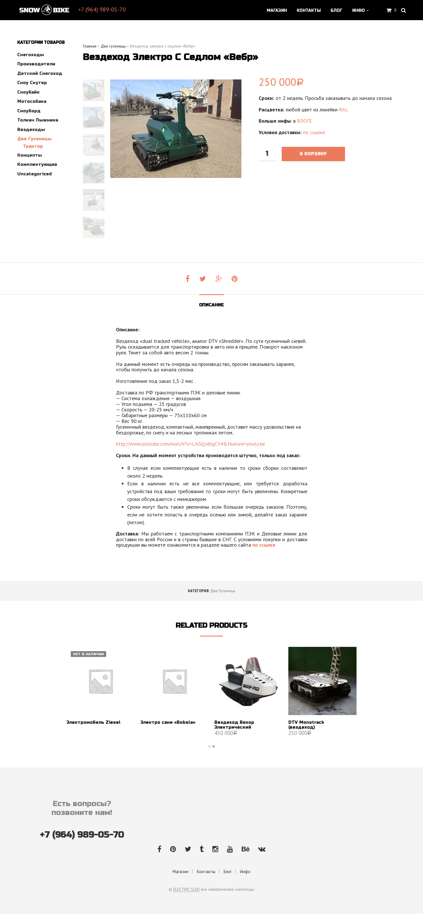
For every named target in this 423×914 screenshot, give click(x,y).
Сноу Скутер (32, 82)
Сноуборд (29, 110)
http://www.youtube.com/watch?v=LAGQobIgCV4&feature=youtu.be (190, 443)
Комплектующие (37, 164)
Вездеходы (31, 129)
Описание (211, 304)
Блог (336, 10)
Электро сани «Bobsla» (167, 722)
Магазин (277, 10)
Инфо (358, 10)
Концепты (29, 155)
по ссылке (314, 132)
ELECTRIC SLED (186, 889)
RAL (343, 109)
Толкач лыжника (37, 120)
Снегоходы (30, 54)
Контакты (309, 10)
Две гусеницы (34, 138)
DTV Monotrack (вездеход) (306, 725)
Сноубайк (28, 92)
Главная (89, 46)
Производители (36, 63)
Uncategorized (34, 173)
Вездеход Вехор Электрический (234, 725)
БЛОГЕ (304, 120)
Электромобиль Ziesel (93, 722)
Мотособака (31, 101)
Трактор (33, 146)
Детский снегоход (39, 73)
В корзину (313, 153)
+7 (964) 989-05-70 (102, 9)
